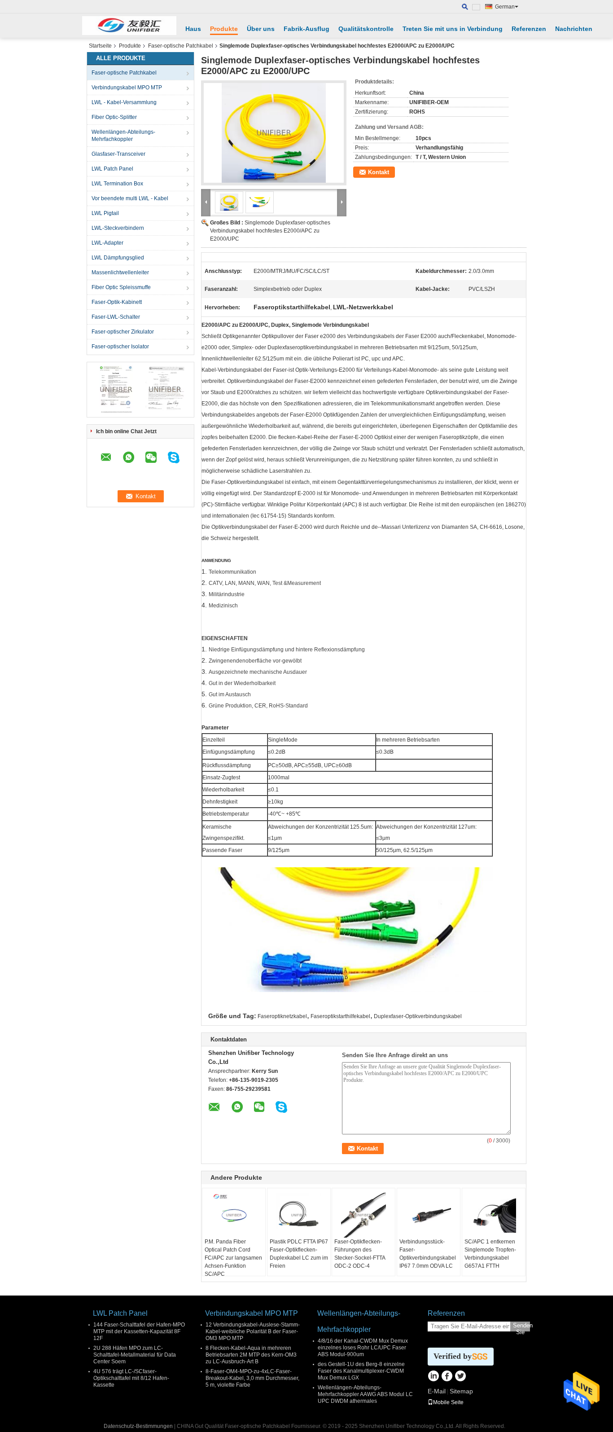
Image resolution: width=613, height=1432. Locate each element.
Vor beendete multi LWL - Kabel (130, 198)
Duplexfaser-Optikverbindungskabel (418, 1016)
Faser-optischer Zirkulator (123, 332)
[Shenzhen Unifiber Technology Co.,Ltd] (129, 25)
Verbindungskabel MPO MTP (127, 87)
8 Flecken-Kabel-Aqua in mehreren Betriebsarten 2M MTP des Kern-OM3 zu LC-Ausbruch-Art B (251, 1355)
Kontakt (378, 172)
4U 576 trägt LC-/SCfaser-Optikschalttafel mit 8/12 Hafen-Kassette (131, 1378)
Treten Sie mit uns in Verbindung (453, 28)
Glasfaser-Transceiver (118, 154)
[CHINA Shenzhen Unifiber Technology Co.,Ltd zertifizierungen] (116, 389)
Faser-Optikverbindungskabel (247, 482)
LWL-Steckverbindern (118, 228)
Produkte (224, 28)
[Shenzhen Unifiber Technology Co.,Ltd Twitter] (460, 1377)
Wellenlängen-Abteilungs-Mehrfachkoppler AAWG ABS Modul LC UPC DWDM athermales (365, 1394)
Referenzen (529, 28)
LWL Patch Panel (112, 169)
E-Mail (437, 1391)
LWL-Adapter (107, 243)
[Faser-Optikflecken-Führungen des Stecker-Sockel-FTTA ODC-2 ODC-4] (363, 1215)
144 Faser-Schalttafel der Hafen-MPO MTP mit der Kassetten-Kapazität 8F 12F (139, 1331)
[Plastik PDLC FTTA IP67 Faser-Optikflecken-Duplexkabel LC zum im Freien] (298, 1215)
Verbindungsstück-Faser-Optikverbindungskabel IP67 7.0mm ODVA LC (427, 1254)
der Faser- (342, 437)
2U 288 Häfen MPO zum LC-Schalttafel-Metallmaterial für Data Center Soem (134, 1355)
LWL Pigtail (105, 213)
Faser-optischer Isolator (120, 346)
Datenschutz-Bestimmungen (138, 1426)
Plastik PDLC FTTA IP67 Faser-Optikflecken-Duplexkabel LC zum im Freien (299, 1254)
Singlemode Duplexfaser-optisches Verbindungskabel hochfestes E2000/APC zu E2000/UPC (270, 231)
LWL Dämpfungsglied (118, 258)
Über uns (261, 28)
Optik (380, 437)
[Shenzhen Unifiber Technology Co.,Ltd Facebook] (446, 1377)
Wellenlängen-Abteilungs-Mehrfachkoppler (123, 135)
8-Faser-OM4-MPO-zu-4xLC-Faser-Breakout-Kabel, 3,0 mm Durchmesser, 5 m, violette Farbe (252, 1378)
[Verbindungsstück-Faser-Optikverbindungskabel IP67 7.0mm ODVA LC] (428, 1215)
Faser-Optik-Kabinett (117, 302)
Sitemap (461, 1391)
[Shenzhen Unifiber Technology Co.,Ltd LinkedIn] (433, 1377)
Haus (193, 28)
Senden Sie (521, 1326)
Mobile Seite (448, 1402)
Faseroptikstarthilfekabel (340, 1016)
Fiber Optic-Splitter (114, 117)
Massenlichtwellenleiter (120, 272)
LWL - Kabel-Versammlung (124, 102)
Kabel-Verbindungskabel (231, 370)
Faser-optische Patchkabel (180, 46)
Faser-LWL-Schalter (116, 317)
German (505, 7)
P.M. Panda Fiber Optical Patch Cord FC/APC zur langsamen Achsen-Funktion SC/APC (233, 1258)
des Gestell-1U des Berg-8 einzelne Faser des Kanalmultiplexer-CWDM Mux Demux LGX (361, 1371)
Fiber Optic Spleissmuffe (121, 287)
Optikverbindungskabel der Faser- (467, 392)
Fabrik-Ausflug (306, 28)
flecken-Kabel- (296, 437)
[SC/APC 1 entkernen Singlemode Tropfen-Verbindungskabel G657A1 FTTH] (493, 1215)
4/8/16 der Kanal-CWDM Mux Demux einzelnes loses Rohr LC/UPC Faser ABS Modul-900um (363, 1347)
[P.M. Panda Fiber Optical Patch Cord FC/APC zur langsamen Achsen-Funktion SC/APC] (233, 1215)
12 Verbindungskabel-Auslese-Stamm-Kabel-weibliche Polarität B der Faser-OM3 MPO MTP (253, 1331)
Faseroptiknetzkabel (282, 1016)
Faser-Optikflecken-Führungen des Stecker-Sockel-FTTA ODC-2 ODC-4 (359, 1254)
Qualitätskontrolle (366, 28)
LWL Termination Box (117, 183)
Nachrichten (573, 28)
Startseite (100, 46)
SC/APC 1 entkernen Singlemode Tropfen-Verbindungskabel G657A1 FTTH (490, 1254)
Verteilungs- (324, 370)
